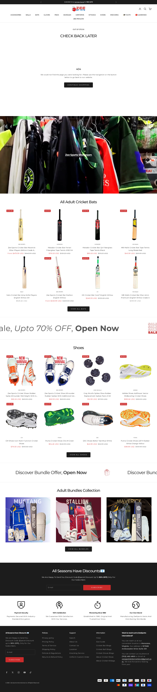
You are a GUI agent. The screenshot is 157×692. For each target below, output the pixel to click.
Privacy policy (48, 638)
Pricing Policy (48, 642)
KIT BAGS (92, 15)
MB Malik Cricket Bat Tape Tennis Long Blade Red (135, 249)
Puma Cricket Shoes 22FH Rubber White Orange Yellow (135, 442)
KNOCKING (114, 15)
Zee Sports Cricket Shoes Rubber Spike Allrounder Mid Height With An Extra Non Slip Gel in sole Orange (21, 394)
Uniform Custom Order (79, 657)
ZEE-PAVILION (78, 19)
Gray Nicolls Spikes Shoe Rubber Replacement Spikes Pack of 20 (97, 394)
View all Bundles (78, 549)
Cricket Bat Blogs (103, 646)
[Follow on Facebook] (7, 672)
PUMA (59, 437)
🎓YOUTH (127, 15)
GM (22, 437)
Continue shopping (78, 85)
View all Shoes (78, 455)
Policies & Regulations (51, 653)
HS (97, 292)
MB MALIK (135, 244)
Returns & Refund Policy (52, 657)
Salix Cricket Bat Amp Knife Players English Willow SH (22, 296)
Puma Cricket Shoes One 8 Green (59, 441)
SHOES (103, 15)
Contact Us (74, 646)
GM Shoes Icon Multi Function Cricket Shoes (22, 442)
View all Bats (78, 309)
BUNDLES (67, 15)
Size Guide (100, 642)
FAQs (98, 638)
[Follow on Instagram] (18, 672)
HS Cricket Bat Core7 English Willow (97, 295)
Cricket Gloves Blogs (105, 653)
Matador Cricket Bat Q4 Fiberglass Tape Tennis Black (97, 249)
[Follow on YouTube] (24, 672)
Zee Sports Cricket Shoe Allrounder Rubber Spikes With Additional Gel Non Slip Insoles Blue (59, 394)
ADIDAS (135, 390)
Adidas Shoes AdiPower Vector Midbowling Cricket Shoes (135, 394)
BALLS (28, 15)
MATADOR (60, 244)
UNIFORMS (80, 15)
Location (73, 649)
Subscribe (97, 587)
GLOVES (47, 15)
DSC (97, 437)
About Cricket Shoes (105, 657)
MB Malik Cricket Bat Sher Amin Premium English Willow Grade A (135, 296)
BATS (37, 15)
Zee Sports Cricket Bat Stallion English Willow (59, 296)
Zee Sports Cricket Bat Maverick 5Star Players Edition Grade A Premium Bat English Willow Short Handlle (22, 249)
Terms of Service (49, 646)
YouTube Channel (79, 2)
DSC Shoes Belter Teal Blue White (97, 441)
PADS (57, 15)
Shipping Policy (48, 649)
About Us (73, 642)
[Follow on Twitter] (12, 672)
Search (72, 638)
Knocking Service (76, 653)
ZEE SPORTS (21, 244)
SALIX (21, 292)
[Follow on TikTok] (30, 672)
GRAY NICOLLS (97, 390)
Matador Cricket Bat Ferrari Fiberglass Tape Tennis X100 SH (59, 249)
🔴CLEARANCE (141, 15)
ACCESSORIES (15, 15)
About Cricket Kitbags (105, 661)
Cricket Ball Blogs (104, 649)
